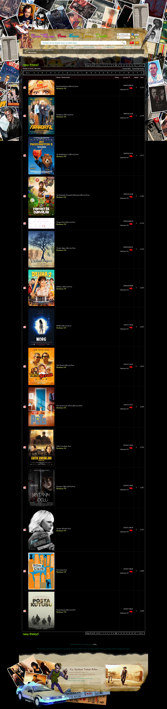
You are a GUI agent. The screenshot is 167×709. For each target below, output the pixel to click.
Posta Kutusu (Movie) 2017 (66, 610)
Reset (28, 73)
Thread (58, 77)
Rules (69, 680)
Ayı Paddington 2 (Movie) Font (67, 154)
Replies (136, 77)
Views (142, 77)
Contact (83, 680)
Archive (74, 680)
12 (121, 65)
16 (132, 65)
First (98, 65)
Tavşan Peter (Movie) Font (65, 222)
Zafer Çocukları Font (63, 446)
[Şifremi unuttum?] (133, 37)
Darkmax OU (124, 89)
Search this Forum (138, 68)
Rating (117, 77)
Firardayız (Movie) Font (64, 115)
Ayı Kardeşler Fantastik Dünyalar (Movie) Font (73, 195)
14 (126, 65)
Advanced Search (89, 47)
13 (124, 65)
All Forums (39, 50)
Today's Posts (128, 47)
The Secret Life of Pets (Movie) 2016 (69, 406)
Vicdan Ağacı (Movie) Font (66, 248)
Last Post (125, 77)
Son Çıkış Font (61, 570)
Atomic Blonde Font (63, 529)
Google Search (109, 47)
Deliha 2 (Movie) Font (64, 287)
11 (118, 65)
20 (135, 65)
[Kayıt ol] (136, 37)
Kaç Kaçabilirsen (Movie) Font (67, 86)
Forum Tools (127, 68)
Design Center (49, 50)
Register (72, 47)
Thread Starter (65, 77)
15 (129, 65)
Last (141, 65)
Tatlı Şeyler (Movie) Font (65, 365)
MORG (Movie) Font (63, 326)
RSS (78, 680)
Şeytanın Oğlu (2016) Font (65, 486)
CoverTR (31, 50)
